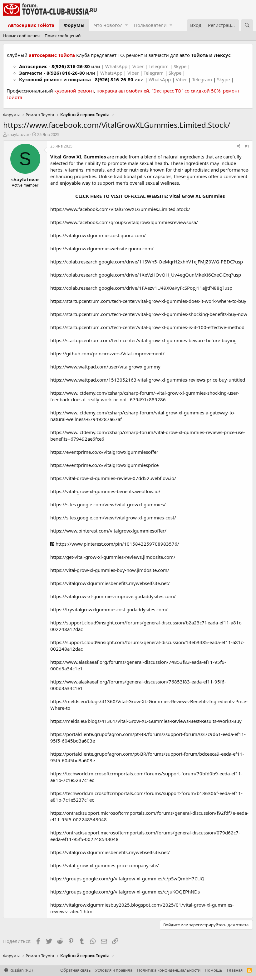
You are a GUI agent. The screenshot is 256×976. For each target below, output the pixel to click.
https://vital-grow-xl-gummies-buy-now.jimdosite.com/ (109, 570)
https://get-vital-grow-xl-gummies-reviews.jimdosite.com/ (112, 557)
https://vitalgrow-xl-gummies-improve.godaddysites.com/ (113, 596)
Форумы (74, 25)
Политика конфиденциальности (168, 970)
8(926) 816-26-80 (71, 66)
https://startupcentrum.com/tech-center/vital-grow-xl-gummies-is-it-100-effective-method (147, 327)
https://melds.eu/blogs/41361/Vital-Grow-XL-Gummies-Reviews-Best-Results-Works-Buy (146, 721)
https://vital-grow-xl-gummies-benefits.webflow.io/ (105, 491)
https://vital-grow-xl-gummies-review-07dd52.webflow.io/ (113, 478)
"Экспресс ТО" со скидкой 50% (186, 91)
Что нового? (108, 25)
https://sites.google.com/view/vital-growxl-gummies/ (108, 504)
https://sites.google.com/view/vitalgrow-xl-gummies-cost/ (113, 517)
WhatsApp (117, 66)
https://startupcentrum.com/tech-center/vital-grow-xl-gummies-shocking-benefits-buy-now (148, 314)
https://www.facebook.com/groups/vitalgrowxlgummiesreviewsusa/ (124, 222)
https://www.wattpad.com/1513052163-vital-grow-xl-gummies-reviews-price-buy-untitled (147, 380)
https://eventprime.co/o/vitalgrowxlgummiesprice (104, 465)
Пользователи (150, 25)
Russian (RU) (20, 970)
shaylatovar (18, 134)
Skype (181, 66)
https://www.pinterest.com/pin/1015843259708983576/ (116, 544)
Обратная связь (75, 970)
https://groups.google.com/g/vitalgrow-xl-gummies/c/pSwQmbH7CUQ (127, 878)
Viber (138, 66)
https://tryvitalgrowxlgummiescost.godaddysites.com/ (109, 609)
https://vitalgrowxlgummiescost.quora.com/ (98, 235)
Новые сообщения (21, 35)
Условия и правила (113, 970)
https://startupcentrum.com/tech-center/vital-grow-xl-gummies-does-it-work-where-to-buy (148, 301)
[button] (126, 25)
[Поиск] (247, 25)
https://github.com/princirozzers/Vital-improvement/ (107, 353)
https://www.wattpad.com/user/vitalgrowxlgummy (105, 366)
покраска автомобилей (122, 91)
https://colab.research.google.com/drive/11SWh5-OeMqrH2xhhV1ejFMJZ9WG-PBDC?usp (146, 261)
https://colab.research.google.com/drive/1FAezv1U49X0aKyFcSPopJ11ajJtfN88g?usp (141, 288)
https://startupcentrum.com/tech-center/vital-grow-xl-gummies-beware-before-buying (143, 340)
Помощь (213, 970)
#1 (247, 146)
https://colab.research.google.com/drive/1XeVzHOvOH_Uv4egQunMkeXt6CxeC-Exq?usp (145, 275)
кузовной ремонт (74, 91)
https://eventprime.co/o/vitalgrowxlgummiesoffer (104, 452)
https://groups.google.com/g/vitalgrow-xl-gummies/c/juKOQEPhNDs (125, 891)
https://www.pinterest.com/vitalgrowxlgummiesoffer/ (108, 531)
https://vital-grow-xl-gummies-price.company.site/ (104, 865)
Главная (235, 970)
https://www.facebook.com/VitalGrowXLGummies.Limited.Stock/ (120, 209)
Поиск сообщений (63, 35)
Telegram (159, 66)
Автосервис (33, 66)
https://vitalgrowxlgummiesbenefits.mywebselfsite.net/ (110, 583)
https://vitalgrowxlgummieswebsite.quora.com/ (102, 248)
